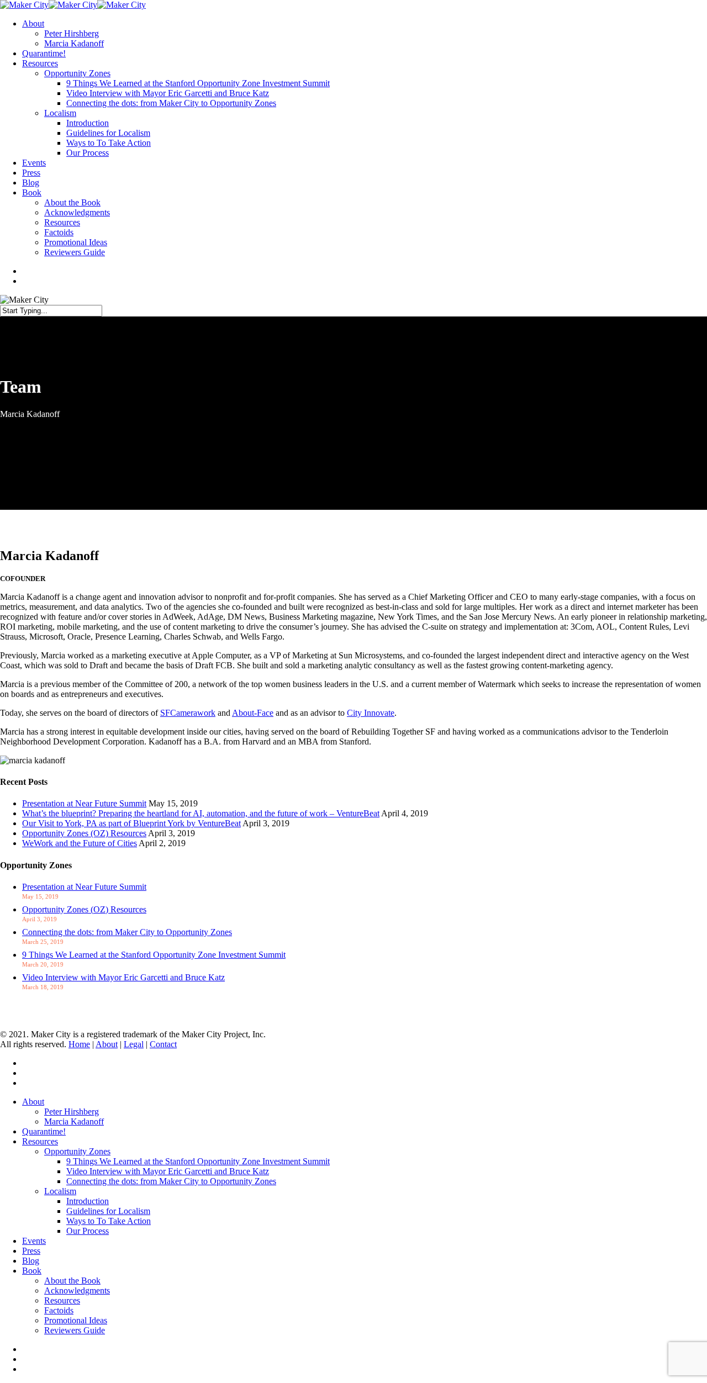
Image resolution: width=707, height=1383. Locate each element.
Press (31, 1250)
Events (34, 1240)
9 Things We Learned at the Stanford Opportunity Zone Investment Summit (154, 954)
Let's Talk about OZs (36, 1015)
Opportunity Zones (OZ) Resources (84, 833)
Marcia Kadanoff (74, 1121)
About (107, 1044)
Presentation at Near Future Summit (84, 803)
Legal (134, 1044)
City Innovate (370, 712)
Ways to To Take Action (108, 1221)
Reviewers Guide (74, 1330)
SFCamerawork (187, 712)
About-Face (252, 712)
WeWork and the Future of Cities (79, 843)
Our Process (87, 1231)
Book (31, 1270)
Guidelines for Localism (108, 1211)
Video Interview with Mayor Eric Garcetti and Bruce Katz (123, 977)
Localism (60, 1191)
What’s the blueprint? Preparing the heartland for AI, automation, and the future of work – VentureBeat (200, 813)
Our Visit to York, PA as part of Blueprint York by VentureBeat (131, 823)
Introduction (87, 1201)
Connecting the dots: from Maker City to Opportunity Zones (127, 932)
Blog (30, 1260)
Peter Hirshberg (71, 1111)
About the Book (72, 1280)
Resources (40, 1141)
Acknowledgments (77, 1290)
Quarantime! (44, 1131)
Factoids (58, 1310)
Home (79, 1044)
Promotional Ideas (75, 1320)
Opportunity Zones (77, 1151)
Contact (163, 1044)
